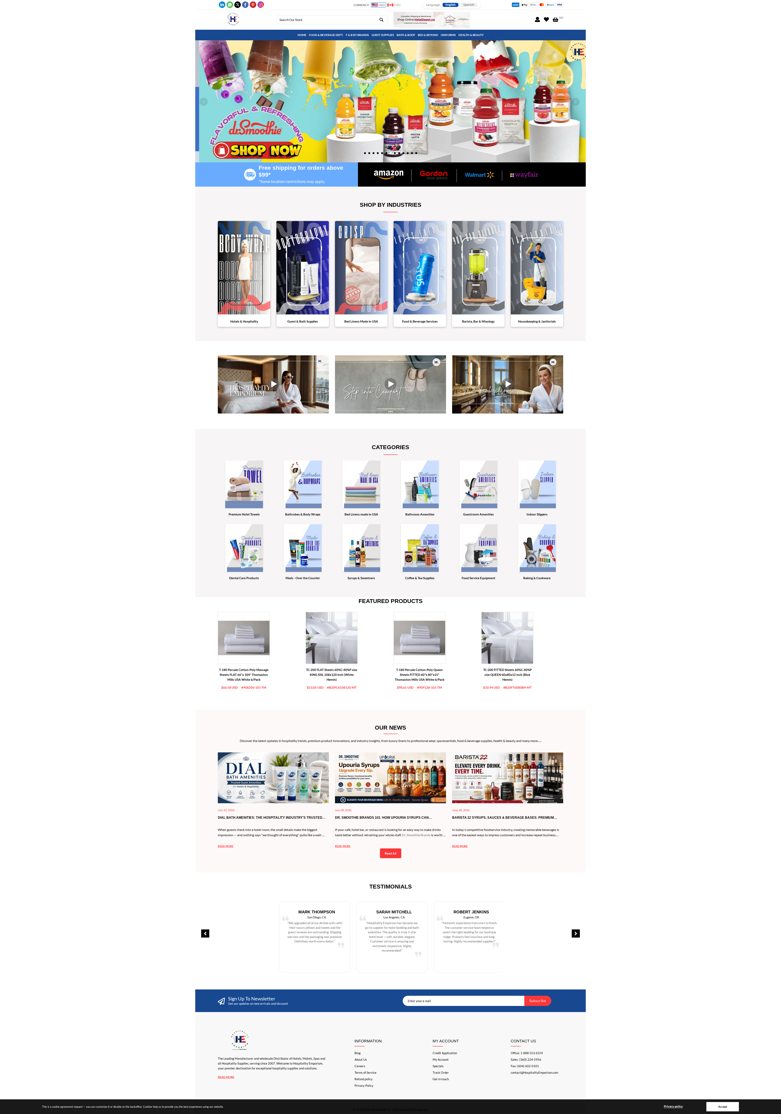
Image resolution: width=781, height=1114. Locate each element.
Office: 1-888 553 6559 (527, 1053)
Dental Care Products (244, 578)
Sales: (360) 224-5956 (526, 1059)
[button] (365, 152)
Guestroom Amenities (478, 514)
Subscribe (537, 1001)
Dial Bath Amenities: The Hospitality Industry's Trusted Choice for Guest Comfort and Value (270, 818)
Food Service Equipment (478, 578)
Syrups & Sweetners (361, 578)
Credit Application (445, 1053)
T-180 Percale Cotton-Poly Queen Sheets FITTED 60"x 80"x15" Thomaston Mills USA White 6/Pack (419, 674)
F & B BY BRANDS (357, 35)
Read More (226, 1077)
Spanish (468, 5)
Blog (358, 1053)
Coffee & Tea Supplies (419, 578)
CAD (396, 5)
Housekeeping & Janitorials (537, 321)
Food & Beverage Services (420, 321)
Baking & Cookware (537, 578)
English (450, 5)
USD (381, 5)
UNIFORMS (448, 35)
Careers (360, 1066)
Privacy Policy (364, 1085)
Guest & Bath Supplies (302, 321)
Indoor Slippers (537, 514)
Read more (225, 846)
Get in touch (441, 1079)
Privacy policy (673, 1106)
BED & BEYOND (428, 35)
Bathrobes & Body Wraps (302, 514)
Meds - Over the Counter (303, 578)
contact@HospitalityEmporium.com (534, 1072)
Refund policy (364, 1079)
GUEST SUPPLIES (383, 35)
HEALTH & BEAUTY (471, 35)
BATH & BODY (406, 35)
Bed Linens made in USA (361, 514)
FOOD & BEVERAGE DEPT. (326, 35)
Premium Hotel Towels (244, 514)
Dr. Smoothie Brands (416, 835)
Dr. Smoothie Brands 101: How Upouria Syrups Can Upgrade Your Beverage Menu (382, 818)
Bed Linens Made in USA (361, 321)
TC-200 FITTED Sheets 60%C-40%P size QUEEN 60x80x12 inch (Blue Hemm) (507, 674)
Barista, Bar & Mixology (478, 321)
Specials (438, 1066)
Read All (390, 853)
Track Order (441, 1072)
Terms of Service (365, 1072)
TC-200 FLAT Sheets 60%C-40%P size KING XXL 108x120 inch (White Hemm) (331, 674)
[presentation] (204, 102)
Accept (722, 1106)
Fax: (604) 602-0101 (525, 1066)
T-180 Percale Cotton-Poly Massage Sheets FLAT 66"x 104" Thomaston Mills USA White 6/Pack (243, 674)
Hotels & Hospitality (244, 321)
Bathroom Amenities (419, 514)
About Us (361, 1059)
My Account (441, 1059)
